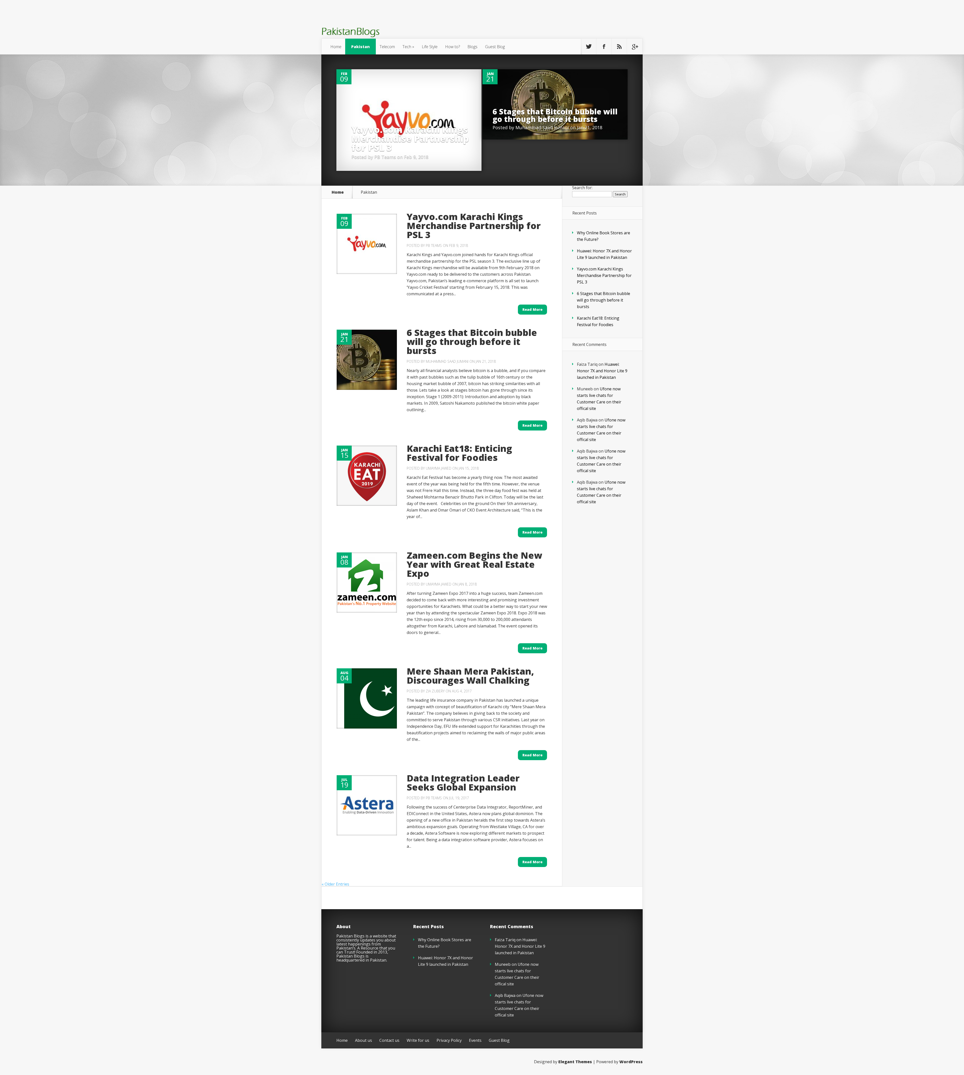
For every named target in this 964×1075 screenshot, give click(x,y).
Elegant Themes (575, 1061)
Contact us (389, 1040)
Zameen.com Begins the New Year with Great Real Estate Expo (474, 564)
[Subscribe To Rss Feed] (619, 47)
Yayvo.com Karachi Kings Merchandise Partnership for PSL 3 (410, 138)
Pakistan (360, 46)
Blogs (472, 46)
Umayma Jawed (438, 468)
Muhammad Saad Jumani (542, 127)
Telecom (387, 46)
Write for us (418, 1040)
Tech (406, 46)
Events (475, 1040)
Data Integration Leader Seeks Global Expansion (463, 782)
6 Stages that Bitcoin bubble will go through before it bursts (555, 115)
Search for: (582, 187)
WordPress (631, 1061)
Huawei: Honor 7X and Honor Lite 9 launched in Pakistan (602, 371)
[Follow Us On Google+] (634, 47)
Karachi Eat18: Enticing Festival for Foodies (459, 453)
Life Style (430, 46)
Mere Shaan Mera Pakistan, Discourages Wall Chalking (470, 675)
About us (363, 1040)
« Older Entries (335, 884)
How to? (452, 46)
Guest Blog (495, 46)
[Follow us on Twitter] (588, 47)
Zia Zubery (435, 691)
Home (335, 46)
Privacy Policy (449, 1040)
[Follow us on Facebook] (604, 47)
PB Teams (385, 157)
